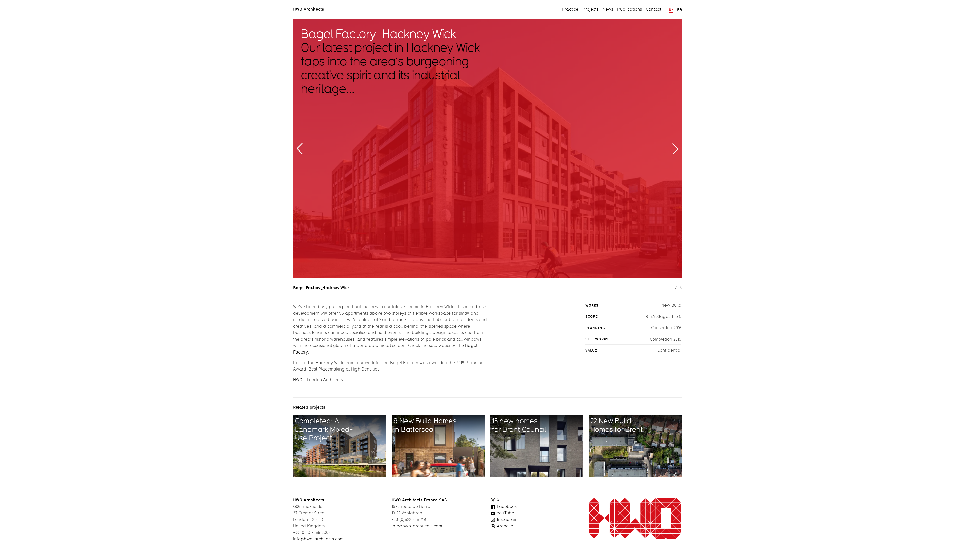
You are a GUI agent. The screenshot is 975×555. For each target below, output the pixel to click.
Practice (570, 9)
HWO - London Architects (318, 379)
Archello (504, 525)
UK (671, 9)
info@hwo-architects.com (318, 538)
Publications (629, 9)
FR (679, 9)
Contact (653, 9)
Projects (590, 9)
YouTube (505, 512)
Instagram (506, 519)
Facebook (506, 506)
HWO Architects (308, 9)
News (608, 9)
